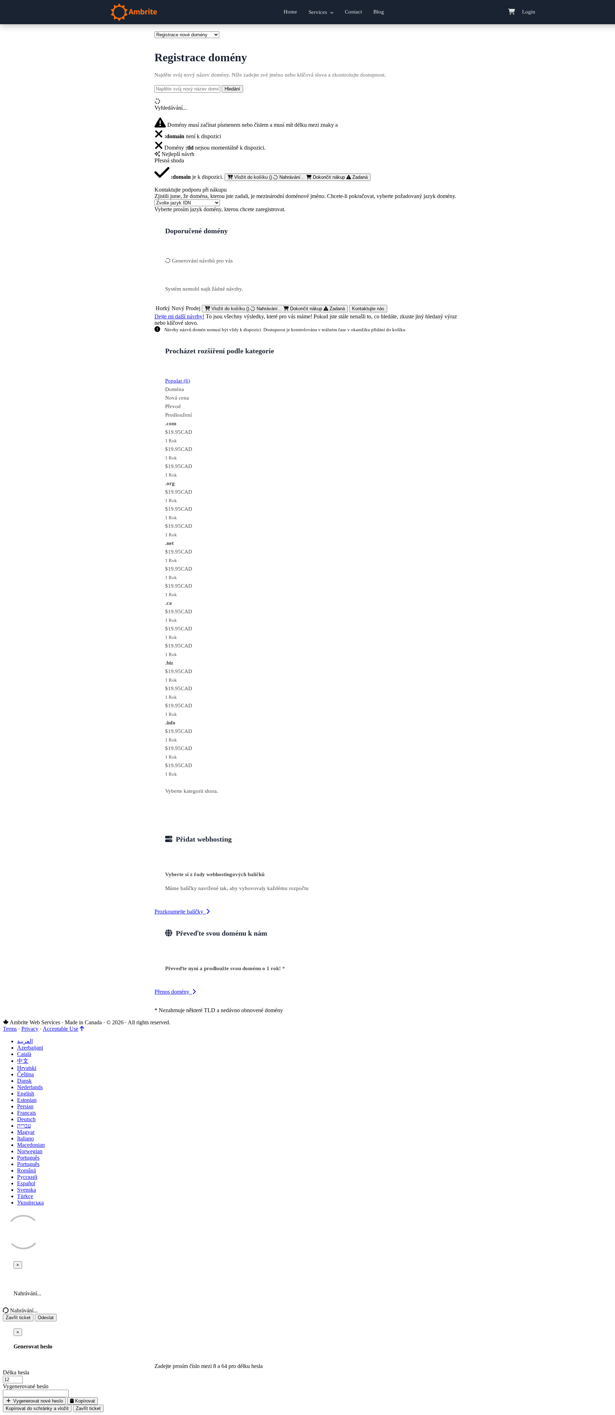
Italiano (25, 1138)
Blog (378, 12)
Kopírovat (84, 1401)
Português (28, 1158)
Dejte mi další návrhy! (179, 316)
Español (26, 1183)
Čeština (25, 1074)
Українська (30, 1203)
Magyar (26, 1132)
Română (26, 1170)
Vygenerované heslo (25, 1386)
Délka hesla (16, 1372)
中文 (22, 1061)
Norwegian (29, 1151)
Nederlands (30, 1087)
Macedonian (31, 1145)
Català (24, 1054)
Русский (27, 1177)
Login (528, 12)
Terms (10, 1029)
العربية (25, 1041)
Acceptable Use (60, 1029)
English (25, 1094)
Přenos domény (173, 992)
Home (290, 12)
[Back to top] (82, 1029)
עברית (24, 1126)
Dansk (24, 1081)
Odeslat (46, 1317)
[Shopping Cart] (511, 12)
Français (26, 1113)
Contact (353, 12)
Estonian (27, 1100)
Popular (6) (177, 381)
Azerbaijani (30, 1048)
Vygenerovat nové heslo (37, 1401)
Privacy (29, 1029)
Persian (25, 1106)
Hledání (232, 89)
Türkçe (25, 1196)
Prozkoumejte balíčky (180, 912)
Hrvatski (26, 1068)
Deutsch (26, 1119)
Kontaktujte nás (368, 308)
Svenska (26, 1190)
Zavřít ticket (18, 1317)
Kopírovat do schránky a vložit (37, 1408)
